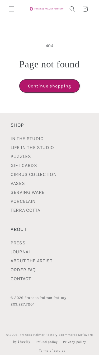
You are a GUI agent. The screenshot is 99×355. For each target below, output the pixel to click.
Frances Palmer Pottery (39, 335)
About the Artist (32, 261)
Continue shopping (49, 85)
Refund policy (47, 342)
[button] (11, 9)
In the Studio (27, 138)
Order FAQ (23, 270)
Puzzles (21, 156)
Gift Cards (24, 165)
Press (18, 243)
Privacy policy (74, 342)
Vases (18, 183)
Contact (21, 279)
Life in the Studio (32, 147)
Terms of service (52, 350)
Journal (21, 252)
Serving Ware (28, 192)
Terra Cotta (25, 210)
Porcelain (23, 201)
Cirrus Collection (33, 174)
